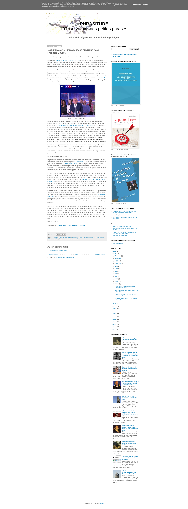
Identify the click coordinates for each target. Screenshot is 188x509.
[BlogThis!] (59, 234)
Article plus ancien (100, 254)
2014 (115, 329)
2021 (115, 311)
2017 (115, 321)
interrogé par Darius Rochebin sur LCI (68, 60)
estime (70, 164)
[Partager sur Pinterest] (65, 234)
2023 (115, 306)
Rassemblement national (65, 239)
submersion (76, 239)
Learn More (137, 5)
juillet (116, 268)
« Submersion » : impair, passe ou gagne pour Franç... (125, 286)
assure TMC (81, 161)
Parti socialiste (54, 239)
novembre (118, 258)
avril (116, 276)
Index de (125, 228)
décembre (118, 256)
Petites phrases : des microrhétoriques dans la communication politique (124, 211)
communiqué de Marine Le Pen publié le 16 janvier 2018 (75, 125)
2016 (115, 324)
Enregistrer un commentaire (58, 250)
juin (116, 271)
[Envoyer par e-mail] (57, 234)
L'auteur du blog (118, 243)
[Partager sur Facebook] (63, 234)
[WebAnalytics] (115, 488)
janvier (117, 284)
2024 (115, 304)
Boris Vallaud (68, 237)
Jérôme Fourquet (99, 237)
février (117, 281)
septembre (118, 263)
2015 (115, 326)
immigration (91, 237)
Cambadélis (75, 237)
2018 (115, 319)
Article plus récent (53, 254)
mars (116, 279)
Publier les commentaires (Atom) (65, 257)
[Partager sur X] (61, 234)
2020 (115, 314)
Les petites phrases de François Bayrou (71, 225)
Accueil (77, 254)
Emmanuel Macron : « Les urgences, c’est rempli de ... (125, 295)
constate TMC (102, 78)
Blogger (101, 504)
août (116, 266)
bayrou (62, 237)
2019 (115, 316)
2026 (115, 251)
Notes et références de (125, 233)
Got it (145, 5)
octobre (117, 261)
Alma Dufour (56, 237)
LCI (49, 239)
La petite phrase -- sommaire (121, 215)
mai (116, 274)
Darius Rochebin (83, 237)
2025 (115, 253)
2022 (115, 309)
